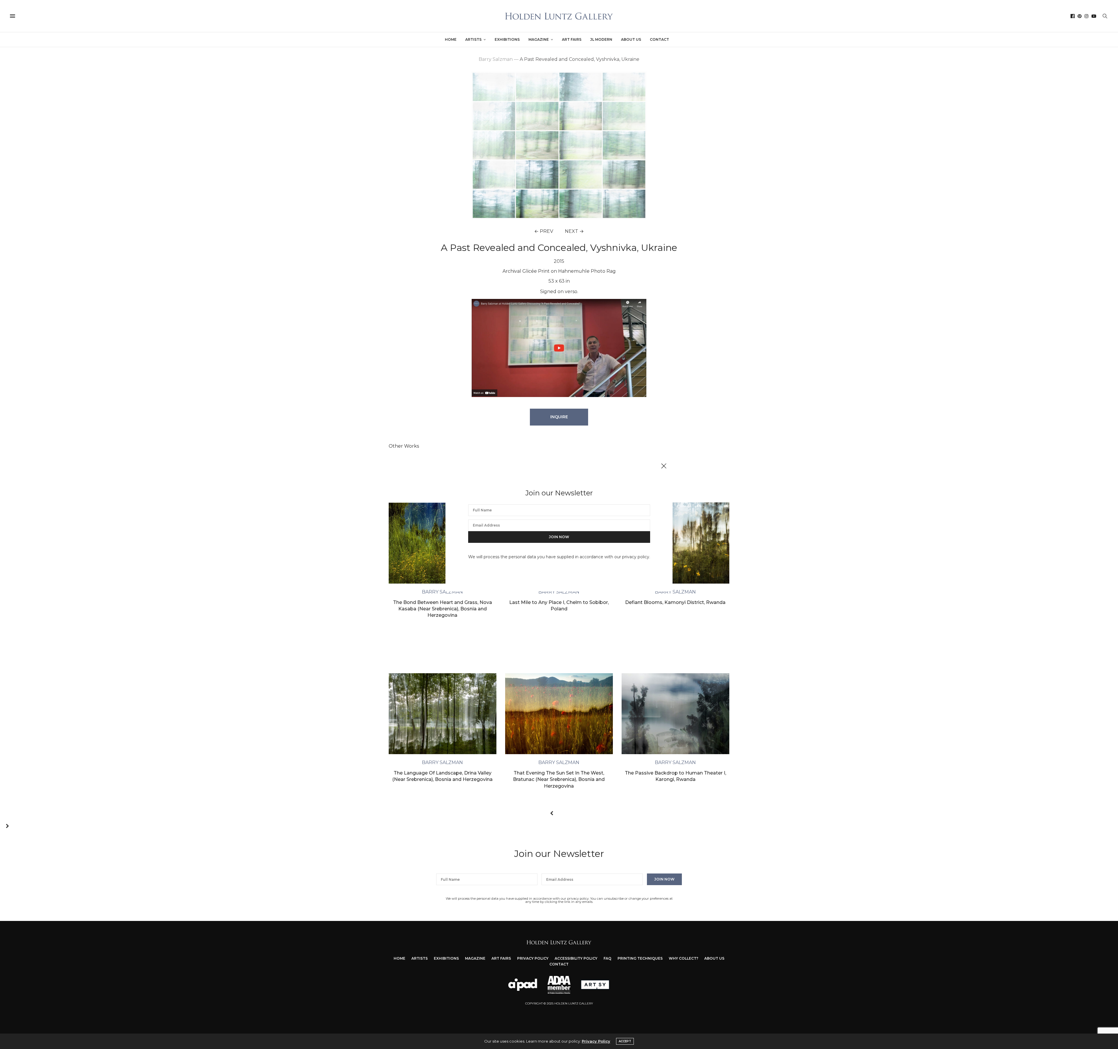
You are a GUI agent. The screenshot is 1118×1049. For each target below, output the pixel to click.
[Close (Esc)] (664, 466)
